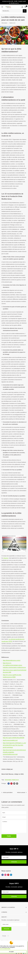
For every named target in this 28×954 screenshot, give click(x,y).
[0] (25, 7)
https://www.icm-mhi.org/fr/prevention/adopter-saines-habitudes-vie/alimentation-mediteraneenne (14, 665)
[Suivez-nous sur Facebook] (2, 875)
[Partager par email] (17, 783)
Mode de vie (12, 23)
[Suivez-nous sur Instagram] (5, 875)
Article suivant (21, 792)
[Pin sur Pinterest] (11, 783)
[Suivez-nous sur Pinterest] (8, 875)
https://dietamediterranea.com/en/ (11, 660)
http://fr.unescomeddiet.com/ (10, 740)
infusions (5, 558)
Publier (9, 836)
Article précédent (7, 792)
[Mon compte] (22, 7)
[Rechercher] (25, 11)
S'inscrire (14, 861)
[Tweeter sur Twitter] (14, 783)
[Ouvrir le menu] (2, 6)
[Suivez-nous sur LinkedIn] (11, 875)
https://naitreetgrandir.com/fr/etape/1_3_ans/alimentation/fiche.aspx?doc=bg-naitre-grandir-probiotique (14, 745)
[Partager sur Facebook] (9, 783)
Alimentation (4, 23)
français (4, 935)
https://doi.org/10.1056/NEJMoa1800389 (13, 737)
